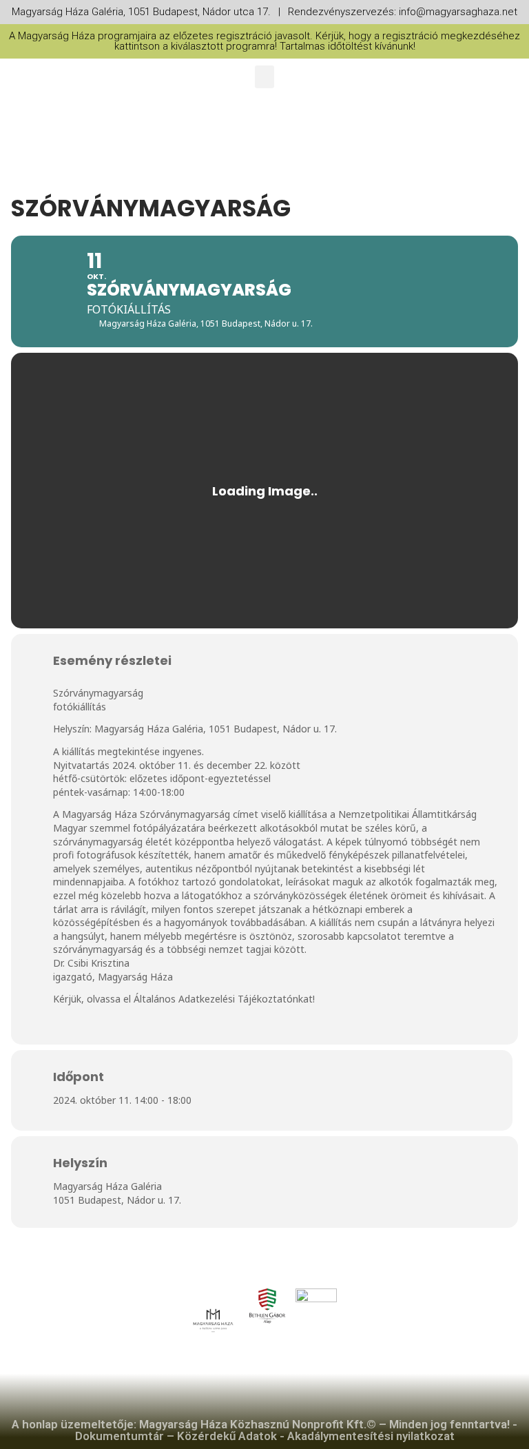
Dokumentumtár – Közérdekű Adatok (176, 1436)
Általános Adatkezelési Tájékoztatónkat (223, 998)
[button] (264, 76)
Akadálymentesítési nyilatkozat (371, 1436)
